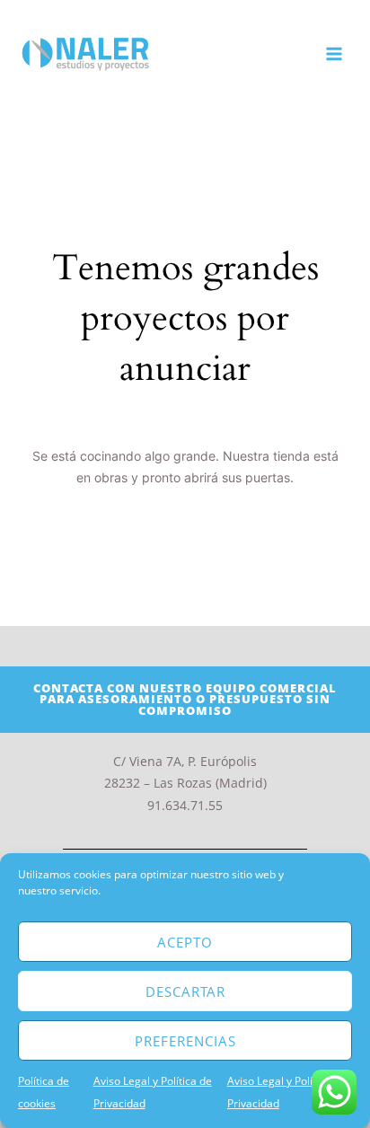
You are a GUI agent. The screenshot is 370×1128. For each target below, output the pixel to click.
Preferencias (185, 1041)
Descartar (185, 991)
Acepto (185, 942)
